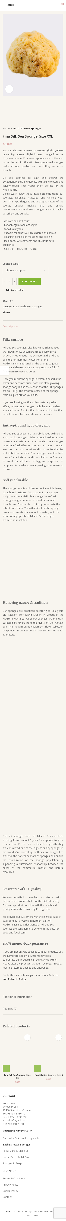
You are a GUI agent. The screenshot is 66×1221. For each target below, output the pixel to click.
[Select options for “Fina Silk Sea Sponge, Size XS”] (6, 1068)
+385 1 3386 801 (17, 1113)
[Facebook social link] (12, 312)
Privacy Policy (10, 1184)
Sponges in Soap (12, 1163)
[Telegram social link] (29, 312)
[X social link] (16, 312)
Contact (7, 1196)
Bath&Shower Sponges (27, 128)
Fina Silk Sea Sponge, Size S (48, 1075)
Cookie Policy (10, 1190)
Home (6, 128)
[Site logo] (33, 5)
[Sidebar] (4, 370)
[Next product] (61, 128)
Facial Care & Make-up (16, 1150)
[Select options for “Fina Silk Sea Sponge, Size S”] (37, 1068)
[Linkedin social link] (25, 312)
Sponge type (10, 263)
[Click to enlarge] (9, 89)
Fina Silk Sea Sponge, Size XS (17, 1077)
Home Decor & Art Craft (16, 1157)
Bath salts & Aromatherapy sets (21, 1138)
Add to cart (29, 281)
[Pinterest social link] (20, 312)
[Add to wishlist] (27, 1037)
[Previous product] (54, 128)
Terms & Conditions (14, 1178)
